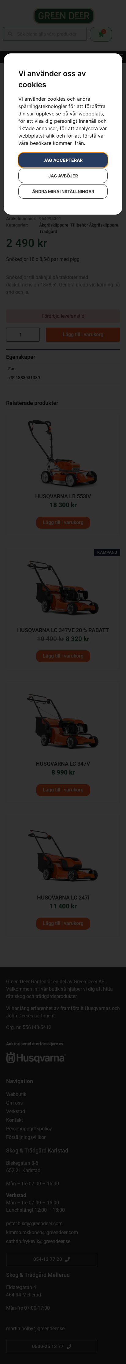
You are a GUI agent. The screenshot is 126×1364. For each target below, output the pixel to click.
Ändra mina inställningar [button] (63, 191)
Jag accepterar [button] (63, 160)
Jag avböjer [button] (63, 175)
